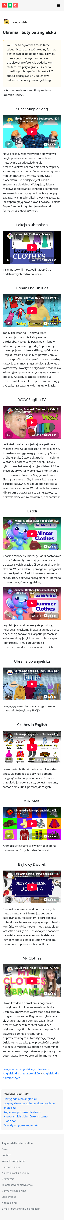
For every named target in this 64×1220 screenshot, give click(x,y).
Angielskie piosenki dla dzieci (22, 1112)
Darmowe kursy (11, 1167)
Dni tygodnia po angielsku (20, 1099)
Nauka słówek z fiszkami (15, 1173)
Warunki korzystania (13, 1161)
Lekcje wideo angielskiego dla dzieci (26, 1069)
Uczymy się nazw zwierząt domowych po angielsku (29, 1105)
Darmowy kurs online (14, 1190)
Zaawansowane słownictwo (17, 1185)
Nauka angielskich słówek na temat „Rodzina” (25, 1118)
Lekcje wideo (9, 1196)
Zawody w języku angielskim (21, 1125)
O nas (5, 1149)
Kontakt (6, 1155)
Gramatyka (8, 1179)
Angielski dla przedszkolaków (21, 1073)
